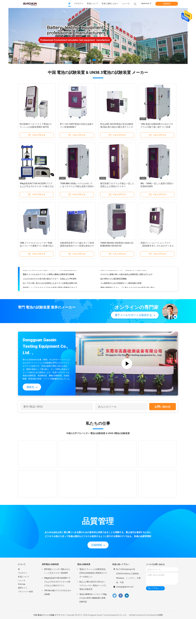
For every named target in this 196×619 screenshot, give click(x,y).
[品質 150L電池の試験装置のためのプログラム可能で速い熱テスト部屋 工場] (157, 102)
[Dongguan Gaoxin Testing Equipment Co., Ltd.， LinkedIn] (127, 595)
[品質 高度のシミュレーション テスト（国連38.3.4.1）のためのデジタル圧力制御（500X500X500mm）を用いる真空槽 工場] (157, 221)
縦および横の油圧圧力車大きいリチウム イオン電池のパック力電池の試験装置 (92, 585)
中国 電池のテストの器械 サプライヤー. (50, 615)
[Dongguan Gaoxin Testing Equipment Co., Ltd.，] (29, 4)
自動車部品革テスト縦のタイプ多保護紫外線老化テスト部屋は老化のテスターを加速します (77, 246)
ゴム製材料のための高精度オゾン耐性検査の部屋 (120, 278)
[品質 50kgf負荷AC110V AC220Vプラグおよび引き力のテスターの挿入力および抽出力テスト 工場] (36, 161)
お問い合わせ (163, 406)
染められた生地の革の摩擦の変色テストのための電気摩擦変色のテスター (128, 287)
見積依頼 (166, 4)
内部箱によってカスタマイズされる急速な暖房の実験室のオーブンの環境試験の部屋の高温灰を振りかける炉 (50, 282)
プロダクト (22, 573)
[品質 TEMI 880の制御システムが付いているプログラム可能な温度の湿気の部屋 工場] (77, 161)
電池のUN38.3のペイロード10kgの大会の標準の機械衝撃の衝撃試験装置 (93, 598)
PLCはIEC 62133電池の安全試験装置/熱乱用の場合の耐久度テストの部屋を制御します (116, 127)
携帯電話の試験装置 (50, 564)
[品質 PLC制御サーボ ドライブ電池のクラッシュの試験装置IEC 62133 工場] (36, 102)
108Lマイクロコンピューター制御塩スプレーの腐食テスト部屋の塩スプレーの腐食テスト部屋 (37, 246)
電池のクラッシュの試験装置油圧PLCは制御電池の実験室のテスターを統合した (93, 573)
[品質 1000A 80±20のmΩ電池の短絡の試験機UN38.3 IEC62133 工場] (117, 221)
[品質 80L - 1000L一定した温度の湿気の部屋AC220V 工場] (157, 161)
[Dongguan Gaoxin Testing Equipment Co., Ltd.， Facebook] (120, 595)
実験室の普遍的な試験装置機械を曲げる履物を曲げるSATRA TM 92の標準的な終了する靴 (50, 287)
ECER (160, 615)
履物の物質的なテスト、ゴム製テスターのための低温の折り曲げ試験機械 (128, 282)
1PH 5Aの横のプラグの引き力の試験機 (57, 592)
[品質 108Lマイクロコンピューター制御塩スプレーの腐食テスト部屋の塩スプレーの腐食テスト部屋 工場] (36, 221)
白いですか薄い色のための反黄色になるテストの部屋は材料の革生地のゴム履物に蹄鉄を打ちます (50, 278)
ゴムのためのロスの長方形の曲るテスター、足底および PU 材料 (49, 273)
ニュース (21, 580)
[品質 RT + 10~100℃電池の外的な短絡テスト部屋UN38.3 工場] (77, 102)
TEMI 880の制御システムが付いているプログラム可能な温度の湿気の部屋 (77, 186)
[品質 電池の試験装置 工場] (98, 36)
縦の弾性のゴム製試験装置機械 (113, 273)
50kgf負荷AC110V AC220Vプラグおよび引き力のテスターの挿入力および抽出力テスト (37, 186)
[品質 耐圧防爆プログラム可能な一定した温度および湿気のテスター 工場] (117, 161)
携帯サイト (22, 588)
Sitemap (21, 584)
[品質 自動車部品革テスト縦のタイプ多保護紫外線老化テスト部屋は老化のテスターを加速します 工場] (77, 221)
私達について (23, 577)
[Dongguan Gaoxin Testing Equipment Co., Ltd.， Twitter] (114, 595)
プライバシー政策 (25, 592)
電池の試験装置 (83, 564)
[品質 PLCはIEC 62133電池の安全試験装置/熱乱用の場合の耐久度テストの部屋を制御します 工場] (117, 102)
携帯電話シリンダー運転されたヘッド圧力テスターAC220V (57, 571)
